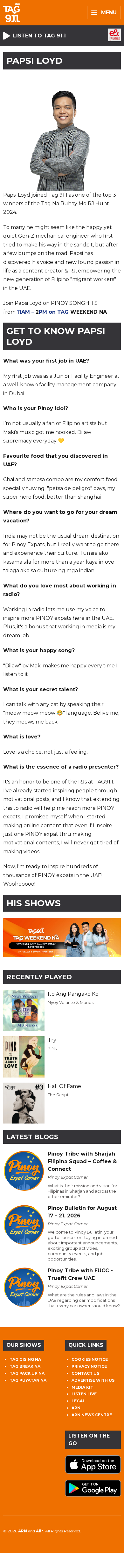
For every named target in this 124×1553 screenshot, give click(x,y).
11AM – (26, 312)
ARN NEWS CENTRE (92, 1414)
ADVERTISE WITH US (93, 1380)
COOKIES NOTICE (90, 1359)
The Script (58, 1094)
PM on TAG (54, 312)
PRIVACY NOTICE (89, 1366)
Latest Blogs (32, 1137)
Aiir (39, 1531)
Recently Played (39, 977)
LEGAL (78, 1401)
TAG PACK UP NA (27, 1373)
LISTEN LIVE (84, 1394)
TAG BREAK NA (25, 1366)
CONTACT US (85, 1373)
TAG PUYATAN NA (28, 1380)
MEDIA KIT (82, 1387)
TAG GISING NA (25, 1359)
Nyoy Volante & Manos (70, 1002)
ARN (76, 1408)
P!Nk (52, 1048)
